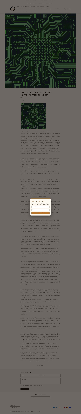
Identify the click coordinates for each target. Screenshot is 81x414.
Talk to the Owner (40, 212)
